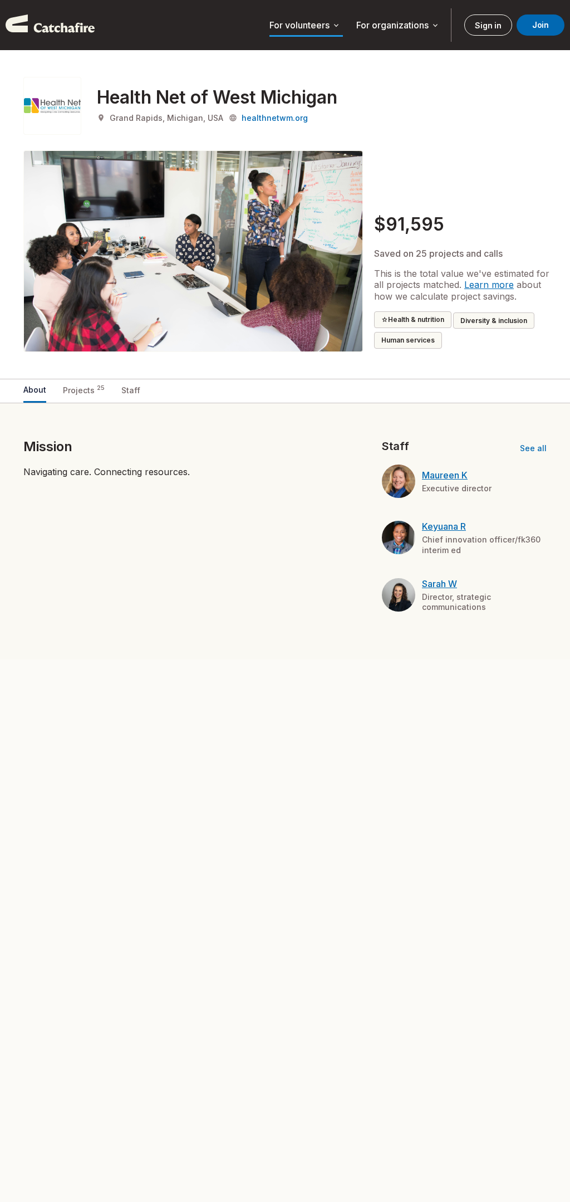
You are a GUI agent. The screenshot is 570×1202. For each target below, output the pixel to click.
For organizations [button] (398, 25)
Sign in (488, 25)
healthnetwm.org (275, 118)
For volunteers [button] (305, 25)
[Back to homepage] (50, 25)
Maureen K (445, 475)
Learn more (489, 284)
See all (533, 448)
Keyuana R (444, 526)
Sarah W (439, 583)
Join (540, 25)
